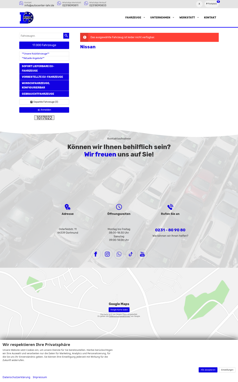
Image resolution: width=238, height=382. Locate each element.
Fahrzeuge (133, 17)
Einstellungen (227, 369)
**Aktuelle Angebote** (33, 58)
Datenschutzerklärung (16, 377)
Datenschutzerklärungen (119, 316)
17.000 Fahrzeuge (44, 45)
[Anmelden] (199, 4)
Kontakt (210, 17)
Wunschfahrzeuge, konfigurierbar (36, 85)
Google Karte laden (119, 310)
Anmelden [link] (46, 109)
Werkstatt (187, 17)
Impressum (40, 377)
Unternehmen (160, 17)
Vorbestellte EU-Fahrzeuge (42, 76)
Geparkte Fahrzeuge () (45, 102)
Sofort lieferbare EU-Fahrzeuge (38, 68)
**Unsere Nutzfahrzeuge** (35, 53)
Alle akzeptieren (208, 369)
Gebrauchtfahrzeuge (38, 93)
